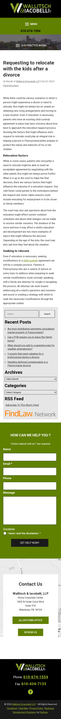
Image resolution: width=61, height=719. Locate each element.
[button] (30, 24)
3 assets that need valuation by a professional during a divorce (25, 355)
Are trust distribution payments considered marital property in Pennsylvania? (31, 330)
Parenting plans (11, 85)
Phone (7, 478)
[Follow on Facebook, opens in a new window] (30, 691)
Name (7, 449)
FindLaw (44, 712)
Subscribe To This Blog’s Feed (22, 405)
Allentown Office (30, 620)
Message (9, 492)
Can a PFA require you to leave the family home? (30, 339)
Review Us (30, 632)
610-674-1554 (30, 31)
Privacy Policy (36, 708)
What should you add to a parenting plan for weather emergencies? (31, 347)
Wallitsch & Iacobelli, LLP (28, 81)
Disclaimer (9, 528)
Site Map (23, 708)
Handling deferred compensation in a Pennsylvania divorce (28, 364)
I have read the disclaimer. (24, 533)
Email (7, 463)
